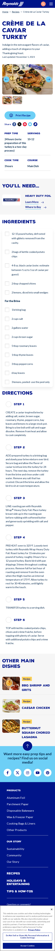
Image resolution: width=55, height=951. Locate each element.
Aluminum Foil (16, 797)
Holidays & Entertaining (18, 882)
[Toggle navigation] (51, 4)
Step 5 (19, 599)
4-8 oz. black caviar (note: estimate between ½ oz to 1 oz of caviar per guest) (30, 270)
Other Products (17, 830)
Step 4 (19, 537)
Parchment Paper (18, 804)
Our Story (13, 861)
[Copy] (35, 124)
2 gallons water (20, 327)
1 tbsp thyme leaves (22, 354)
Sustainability (15, 848)
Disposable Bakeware (20, 810)
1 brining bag (19, 309)
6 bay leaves (18, 372)
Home (5, 11)
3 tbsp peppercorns (22, 363)
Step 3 (19, 498)
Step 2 (19, 447)
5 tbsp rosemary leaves (24, 345)
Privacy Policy (34, 930)
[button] (43, 4)
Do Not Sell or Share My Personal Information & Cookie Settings (27, 936)
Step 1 (19, 404)
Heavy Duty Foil (38, 195)
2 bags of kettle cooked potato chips (28, 254)
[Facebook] (14, 124)
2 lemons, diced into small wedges (30, 292)
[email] (30, 124)
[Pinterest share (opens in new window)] (25, 124)
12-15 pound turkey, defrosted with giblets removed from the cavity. (28, 238)
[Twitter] (19, 124)
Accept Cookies (27, 946)
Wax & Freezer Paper (20, 817)
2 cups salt (17, 318)
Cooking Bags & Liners (21, 823)
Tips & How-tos (20, 891)
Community (14, 855)
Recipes (15, 11)
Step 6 (19, 620)
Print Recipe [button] (23, 115)
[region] (27, 928)
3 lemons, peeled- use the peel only (31, 381)
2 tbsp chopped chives (24, 283)
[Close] (52, 909)
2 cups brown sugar (22, 336)
